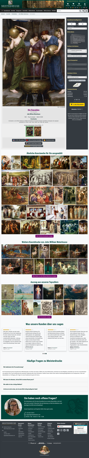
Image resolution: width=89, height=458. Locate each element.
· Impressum (20, 428)
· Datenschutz (20, 431)
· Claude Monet (41, 428)
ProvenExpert (9, 347)
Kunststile (25, 10)
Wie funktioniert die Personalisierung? (13, 367)
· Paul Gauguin (40, 430)
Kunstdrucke (7, 10)
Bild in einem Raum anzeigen (34, 143)
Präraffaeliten (14, 14)
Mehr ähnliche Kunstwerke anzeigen (44, 236)
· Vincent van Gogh (41, 426)
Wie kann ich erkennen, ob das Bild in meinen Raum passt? (18, 379)
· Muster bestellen (31, 440)
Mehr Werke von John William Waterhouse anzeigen (44, 276)
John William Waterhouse (23, 14)
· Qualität (29, 433)
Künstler (13, 10)
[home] (2, 10)
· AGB (19, 430)
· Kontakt (19, 426)
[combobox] (77, 28)
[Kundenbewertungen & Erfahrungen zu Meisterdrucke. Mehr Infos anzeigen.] (80, 428)
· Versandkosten (31, 431)
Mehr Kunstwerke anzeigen (44, 317)
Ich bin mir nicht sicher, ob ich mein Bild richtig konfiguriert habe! (20, 389)
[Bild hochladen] (86, 10)
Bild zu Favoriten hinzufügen (35, 140)
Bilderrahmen (32, 10)
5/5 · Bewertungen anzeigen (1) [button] (36, 146)
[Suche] (80, 10)
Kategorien (18, 10)
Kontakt (54, 10)
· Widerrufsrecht (21, 433)
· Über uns (20, 436)
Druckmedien (39, 10)
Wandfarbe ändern (49, 140)
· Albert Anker (50, 430)
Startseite (3, 14)
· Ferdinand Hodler (51, 428)
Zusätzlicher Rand (70, 26)
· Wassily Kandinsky (41, 431)
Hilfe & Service (47, 10)
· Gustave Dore (40, 436)
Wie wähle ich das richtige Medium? (12, 384)
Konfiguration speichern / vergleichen (77, 80)
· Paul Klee (49, 426)
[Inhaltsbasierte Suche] (83, 10)
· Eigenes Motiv (31, 426)
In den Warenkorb (78, 104)
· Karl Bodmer (50, 435)
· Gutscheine (30, 438)
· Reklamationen (21, 435)
